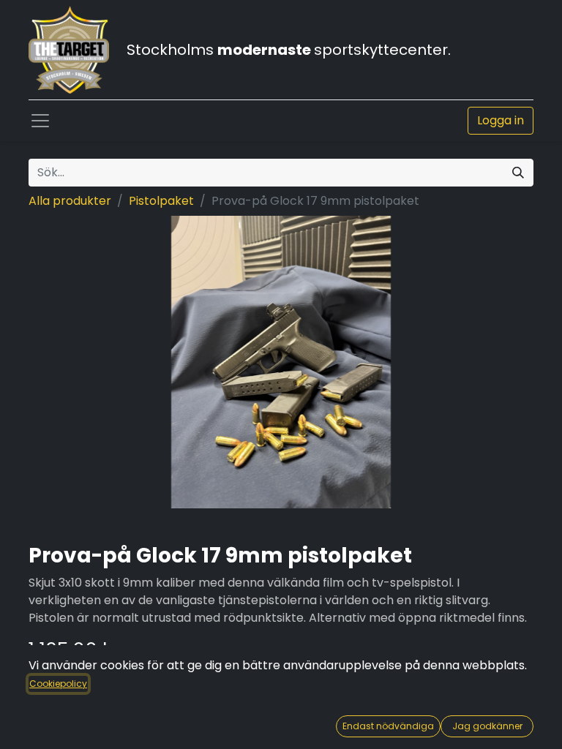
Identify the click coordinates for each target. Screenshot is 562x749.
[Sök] (518, 173)
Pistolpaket (161, 200)
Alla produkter (70, 200)
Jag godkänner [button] (487, 726)
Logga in (500, 120)
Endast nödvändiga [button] (388, 726)
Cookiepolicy (58, 683)
